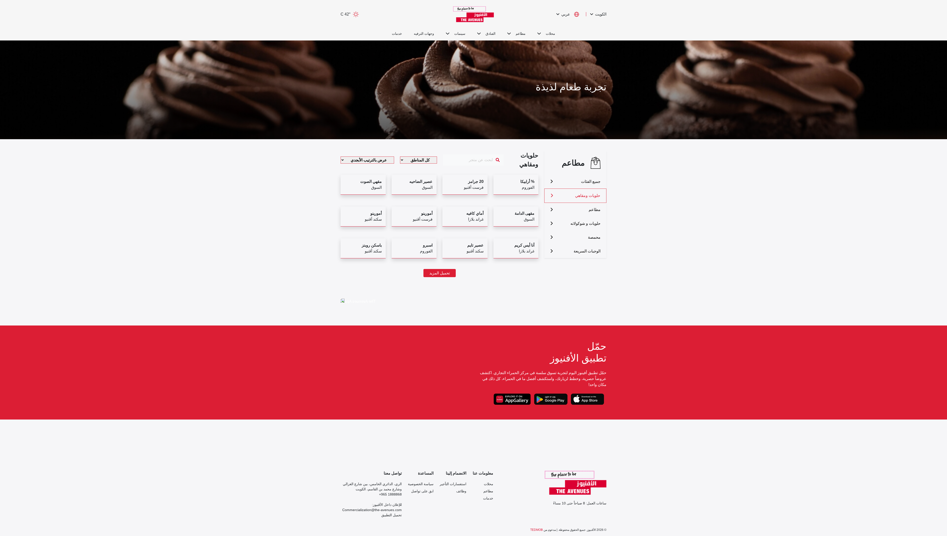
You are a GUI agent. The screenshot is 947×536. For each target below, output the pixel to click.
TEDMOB (536, 530)
